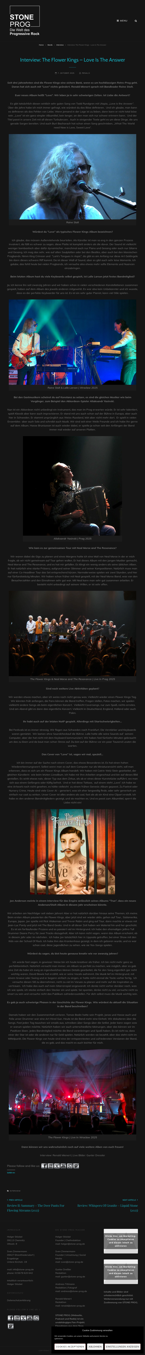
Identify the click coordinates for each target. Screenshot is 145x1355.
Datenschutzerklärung (18, 1300)
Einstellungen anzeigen (122, 1346)
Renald (86, 73)
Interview (60, 45)
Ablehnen (95, 1346)
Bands (50, 45)
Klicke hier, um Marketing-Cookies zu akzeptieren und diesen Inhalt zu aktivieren (120, 1241)
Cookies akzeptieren (70, 1346)
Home (41, 45)
